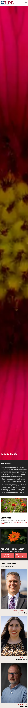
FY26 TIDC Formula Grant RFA (21, 555)
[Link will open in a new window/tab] (14, 536)
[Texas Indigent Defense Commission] (7, 3)
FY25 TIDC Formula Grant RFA (7, 555)
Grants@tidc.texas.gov (18, 522)
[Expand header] (26, 3)
